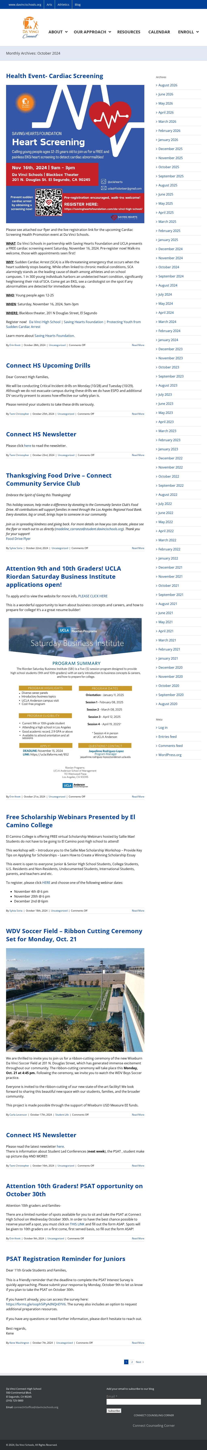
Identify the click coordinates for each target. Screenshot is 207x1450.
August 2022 (167, 494)
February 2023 (169, 440)
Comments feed (170, 746)
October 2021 (168, 585)
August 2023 (167, 385)
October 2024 (168, 267)
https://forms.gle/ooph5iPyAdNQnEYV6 (36, 1304)
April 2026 (166, 112)
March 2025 (167, 221)
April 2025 (166, 212)
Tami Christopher (19, 414)
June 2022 (165, 513)
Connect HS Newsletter (41, 434)
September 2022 (171, 485)
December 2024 (170, 249)
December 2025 (170, 149)
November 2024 (170, 258)
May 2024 (165, 303)
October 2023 (168, 367)
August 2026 (167, 85)
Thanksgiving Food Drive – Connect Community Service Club (59, 479)
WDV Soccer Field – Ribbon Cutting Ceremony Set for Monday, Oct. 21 (74, 935)
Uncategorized (57, 345)
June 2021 (165, 613)
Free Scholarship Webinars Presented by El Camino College (70, 821)
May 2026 (165, 103)
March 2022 (167, 540)
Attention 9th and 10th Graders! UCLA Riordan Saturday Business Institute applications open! (63, 576)
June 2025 (165, 194)
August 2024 (167, 285)
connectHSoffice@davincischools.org (36, 1407)
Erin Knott (15, 345)
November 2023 (170, 358)
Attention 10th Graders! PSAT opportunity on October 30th (74, 1190)
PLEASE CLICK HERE (93, 596)
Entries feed (167, 736)
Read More (138, 345)
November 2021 (170, 576)
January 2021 (168, 658)
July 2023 (165, 394)
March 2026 (167, 121)
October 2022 (168, 476)
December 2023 (170, 349)
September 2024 (171, 276)
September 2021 (171, 594)
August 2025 (167, 185)
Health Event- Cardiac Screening (54, 76)
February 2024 (169, 331)
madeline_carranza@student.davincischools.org (89, 529)
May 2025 (165, 203)
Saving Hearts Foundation (54, 335)
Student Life (62, 1114)
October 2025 (168, 167)
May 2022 (165, 522)
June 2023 (165, 403)
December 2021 (170, 567)
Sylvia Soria (16, 548)
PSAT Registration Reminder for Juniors (65, 1258)
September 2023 (171, 376)
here (27, 445)
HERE (46, 882)
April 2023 (166, 422)
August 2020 (167, 704)
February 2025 (169, 230)
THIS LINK (76, 1224)
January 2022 (168, 558)
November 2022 (170, 467)
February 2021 (169, 649)
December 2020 (170, 667)
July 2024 (165, 294)
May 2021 (165, 622)
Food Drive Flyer (18, 538)
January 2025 (168, 240)
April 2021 (166, 631)
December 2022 (170, 458)
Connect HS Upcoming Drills (48, 365)
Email (112, 1396)
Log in (163, 727)
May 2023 (165, 412)
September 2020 (171, 695)
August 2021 (167, 604)
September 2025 (171, 176)
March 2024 (167, 321)
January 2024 (168, 340)
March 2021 (167, 640)
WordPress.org (170, 755)
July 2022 (165, 503)
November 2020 (170, 676)
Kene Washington (19, 1342)
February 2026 (169, 130)
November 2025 (170, 158)
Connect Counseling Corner (154, 1425)
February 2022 (169, 549)
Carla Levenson (18, 1114)
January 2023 (168, 449)
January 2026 (168, 139)
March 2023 (167, 431)
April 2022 (166, 531)
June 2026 (165, 94)
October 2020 (168, 685)
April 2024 (166, 312)
